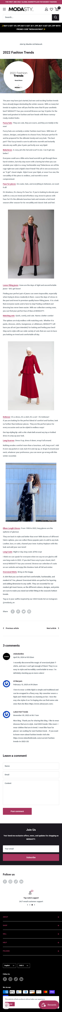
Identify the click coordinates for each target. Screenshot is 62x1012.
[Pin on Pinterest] (18, 611)
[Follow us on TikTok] (16, 882)
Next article (51, 628)
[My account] (46, 9)
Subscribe (31, 857)
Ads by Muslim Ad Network (31, 44)
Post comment (17, 811)
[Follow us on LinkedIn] (21, 882)
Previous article (12, 628)
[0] (57, 9)
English (7, 965)
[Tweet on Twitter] (24, 611)
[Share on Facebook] (13, 611)
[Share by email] (29, 611)
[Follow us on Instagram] (10, 882)
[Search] (55, 17)
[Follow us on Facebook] (5, 882)
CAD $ (21, 965)
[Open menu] (4, 9)
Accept (9, 1004)
